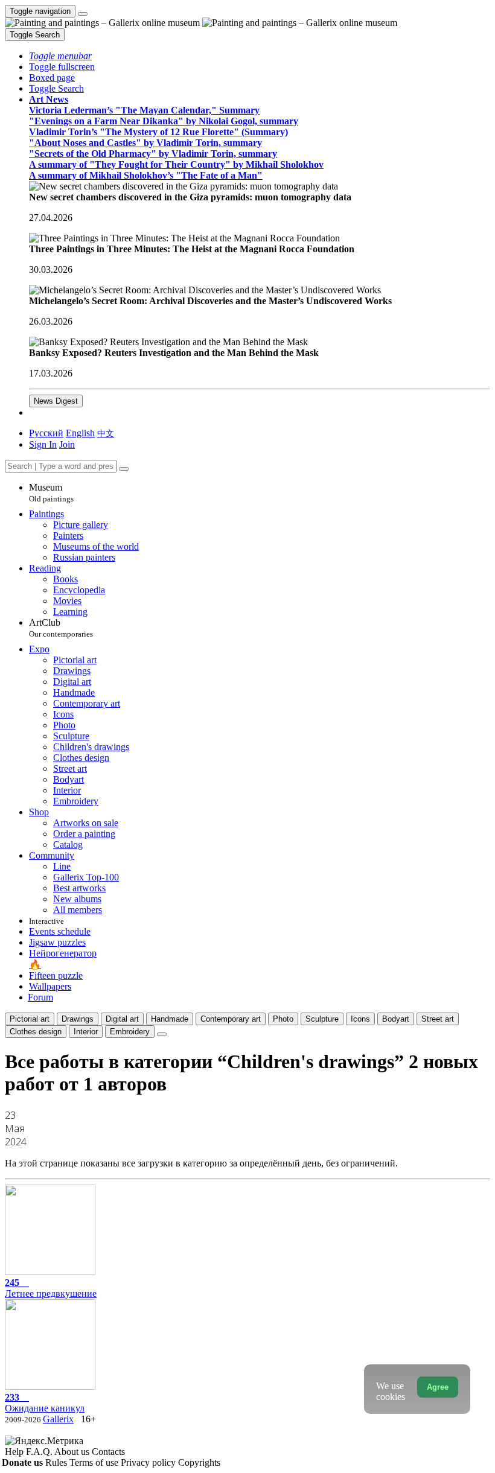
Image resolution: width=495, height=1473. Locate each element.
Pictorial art (30, 1018)
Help (15, 1451)
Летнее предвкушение (51, 1288)
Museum (51, 492)
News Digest (56, 401)
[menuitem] (105, 433)
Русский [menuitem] (46, 433)
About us (73, 1451)
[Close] (124, 469)
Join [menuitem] (67, 444)
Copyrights (199, 1462)
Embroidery (130, 1031)
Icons (360, 1018)
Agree (438, 1387)
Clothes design (36, 1031)
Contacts (108, 1451)
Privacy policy (149, 1462)
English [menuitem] (80, 433)
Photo (283, 1018)
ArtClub (61, 627)
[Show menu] (83, 14)
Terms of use (95, 1462)
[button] (60, 56)
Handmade (169, 1018)
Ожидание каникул (45, 1402)
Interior (86, 1031)
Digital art (122, 1018)
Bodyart (395, 1018)
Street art (437, 1018)
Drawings (78, 1018)
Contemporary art (230, 1018)
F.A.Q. (40, 1451)
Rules (57, 1462)
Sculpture (322, 1018)
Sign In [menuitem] (43, 444)
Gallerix (58, 1419)
